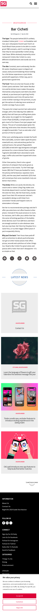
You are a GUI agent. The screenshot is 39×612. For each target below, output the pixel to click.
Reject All (19, 608)
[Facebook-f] (3, 522)
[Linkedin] (34, 258)
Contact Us (19, 328)
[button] (35, 3)
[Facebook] (4, 258)
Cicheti (21, 41)
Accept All (19, 596)
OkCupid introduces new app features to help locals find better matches (19, 467)
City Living (15, 367)
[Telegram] (27, 258)
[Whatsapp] (19, 258)
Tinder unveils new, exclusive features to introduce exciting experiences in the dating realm (19, 420)
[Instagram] (7, 522)
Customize (19, 602)
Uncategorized (19, 23)
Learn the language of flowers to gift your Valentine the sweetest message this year (20, 373)
